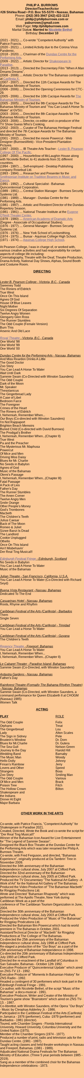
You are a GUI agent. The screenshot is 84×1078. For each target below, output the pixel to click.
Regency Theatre (12, 646)
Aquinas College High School (43, 240)
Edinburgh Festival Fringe (18, 558)
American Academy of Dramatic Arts (48, 219)
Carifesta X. (11, 78)
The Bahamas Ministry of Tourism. (40, 98)
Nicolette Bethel (60, 29)
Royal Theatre (10, 338)
